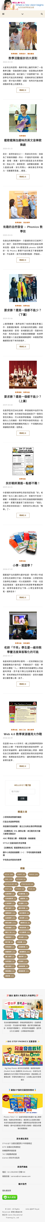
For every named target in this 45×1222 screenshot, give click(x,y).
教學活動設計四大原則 (23, 58)
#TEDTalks (27, 884)
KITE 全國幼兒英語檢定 (11, 1147)
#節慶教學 (10, 952)
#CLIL (9, 874)
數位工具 (22, 730)
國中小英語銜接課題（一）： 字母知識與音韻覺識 (22, 853)
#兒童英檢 (23, 894)
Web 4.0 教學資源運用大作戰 (23, 734)
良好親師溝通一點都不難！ (23, 483)
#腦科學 (22, 956)
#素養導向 (24, 952)
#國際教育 (10, 913)
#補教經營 (23, 966)
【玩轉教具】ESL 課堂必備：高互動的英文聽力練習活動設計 (21, 832)
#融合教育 (10, 966)
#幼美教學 (10, 918)
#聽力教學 (10, 956)
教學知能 (26, 306)
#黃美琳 (9, 976)
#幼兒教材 (24, 913)
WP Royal (35, 1209)
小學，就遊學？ (23, 565)
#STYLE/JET (11, 884)
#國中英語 (23, 908)
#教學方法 (25, 922)
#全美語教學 (10, 898)
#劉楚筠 (24, 898)
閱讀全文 (23, 90)
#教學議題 (10, 927)
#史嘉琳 (22, 903)
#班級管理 (23, 947)
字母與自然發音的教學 (12, 860)
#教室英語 (24, 927)
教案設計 (22, 53)
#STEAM (21, 879)
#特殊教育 (10, 947)
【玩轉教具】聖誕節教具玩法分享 (17, 848)
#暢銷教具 (10, 937)
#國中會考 (10, 908)
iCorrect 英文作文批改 (11, 1158)
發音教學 (26, 222)
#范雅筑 (22, 961)
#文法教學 (24, 932)
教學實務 (14, 53)
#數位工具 (10, 932)
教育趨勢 (26, 643)
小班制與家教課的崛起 (12, 817)
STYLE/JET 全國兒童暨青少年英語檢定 (17, 1143)
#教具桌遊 (10, 922)
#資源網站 (10, 971)
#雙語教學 (23, 971)
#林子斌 (9, 942)
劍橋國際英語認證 (9, 1150)
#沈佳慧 (21, 942)
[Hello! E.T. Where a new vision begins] (22, 5)
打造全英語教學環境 (11, 822)
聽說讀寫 (31, 53)
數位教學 (31, 730)
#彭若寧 (23, 918)
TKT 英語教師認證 (9, 1154)
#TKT (8, 889)
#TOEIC (19, 889)
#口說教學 (10, 903)
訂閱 (22, 798)
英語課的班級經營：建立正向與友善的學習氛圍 (22, 826)
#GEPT (21, 874)
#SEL (9, 879)
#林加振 (22, 937)
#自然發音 (10, 961)
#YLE (31, 889)
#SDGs (33, 874)
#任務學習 (10, 894)
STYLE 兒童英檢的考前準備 (14, 843)
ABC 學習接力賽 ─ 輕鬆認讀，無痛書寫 (19, 838)
